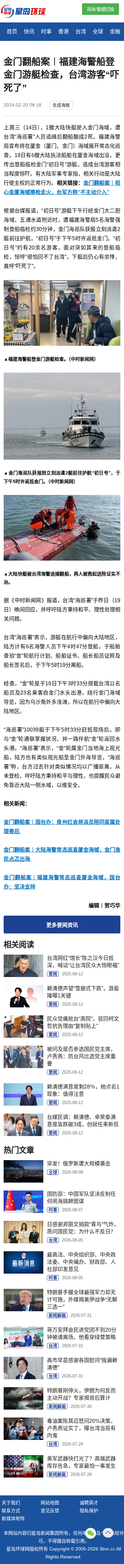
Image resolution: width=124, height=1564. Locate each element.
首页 (12, 31)
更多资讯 (62, 925)
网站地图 (50, 1502)
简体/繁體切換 (100, 9)
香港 (63, 31)
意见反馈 (50, 1510)
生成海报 (61, 105)
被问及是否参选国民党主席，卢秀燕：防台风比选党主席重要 (81, 1056)
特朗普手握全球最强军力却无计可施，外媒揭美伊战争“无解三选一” (82, 1299)
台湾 (80, 31)
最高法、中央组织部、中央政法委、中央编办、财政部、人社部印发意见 (81, 1262)
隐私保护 (89, 1510)
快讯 (29, 31)
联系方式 (11, 1510)
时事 (46, 31)
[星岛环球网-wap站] (27, 12)
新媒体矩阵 (13, 1518)
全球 (98, 31)
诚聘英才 (89, 1502)
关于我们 (11, 1502)
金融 (115, 31)
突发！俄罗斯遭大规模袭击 (78, 1163)
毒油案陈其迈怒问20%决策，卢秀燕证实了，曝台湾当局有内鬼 (81, 1428)
